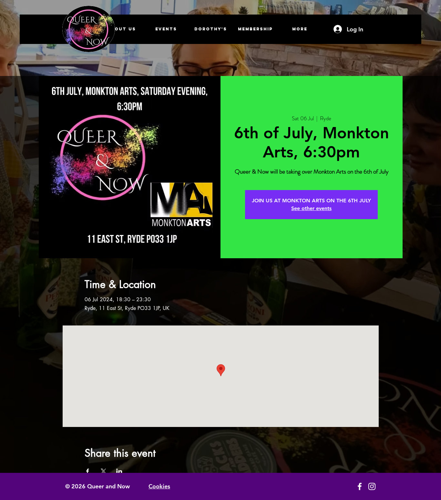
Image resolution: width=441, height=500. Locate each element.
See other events (311, 208)
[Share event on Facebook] (88, 471)
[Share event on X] (103, 471)
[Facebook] (359, 486)
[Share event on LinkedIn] (119, 471)
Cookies (159, 486)
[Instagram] (372, 486)
